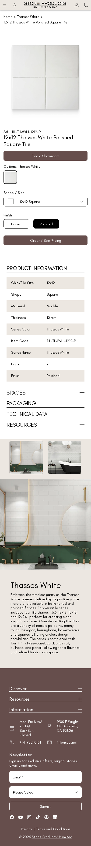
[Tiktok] (37, 817)
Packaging (21, 403)
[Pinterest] (46, 817)
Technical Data (27, 414)
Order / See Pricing (45, 240)
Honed (16, 224)
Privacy (27, 829)
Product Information (37, 268)
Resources (22, 424)
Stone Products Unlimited (52, 837)
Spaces (16, 392)
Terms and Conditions (53, 829)
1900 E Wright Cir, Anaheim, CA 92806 (68, 726)
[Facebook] (11, 817)
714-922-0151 (30, 742)
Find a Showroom (45, 156)
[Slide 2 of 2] (64, 457)
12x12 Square (30, 201)
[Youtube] (20, 817)
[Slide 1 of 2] (26, 457)
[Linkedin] (55, 817)
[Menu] (4, 5)
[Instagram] (29, 817)
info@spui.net (67, 742)
